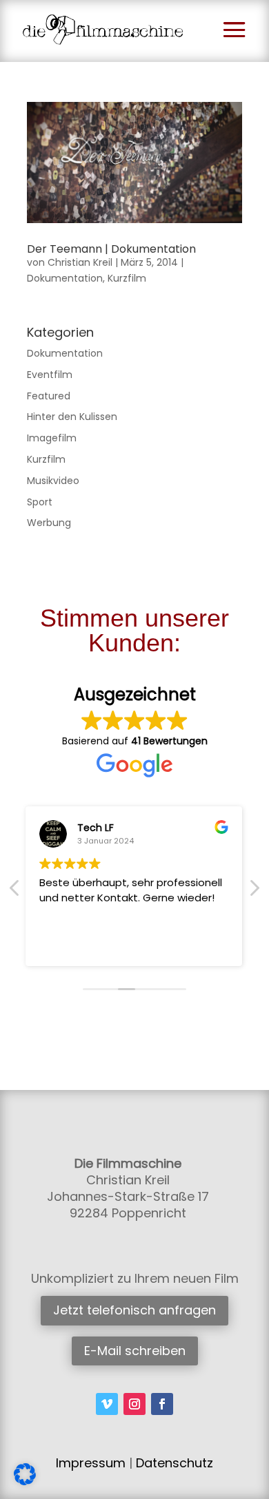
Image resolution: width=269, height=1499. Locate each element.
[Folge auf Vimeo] (107, 1404)
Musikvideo (53, 481)
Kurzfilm (127, 278)
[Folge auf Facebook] (162, 1404)
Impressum (91, 1462)
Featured (48, 396)
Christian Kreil (80, 262)
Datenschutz (174, 1462)
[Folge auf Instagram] (134, 1404)
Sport (39, 502)
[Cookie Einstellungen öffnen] (25, 1482)
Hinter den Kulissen (72, 416)
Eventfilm (49, 374)
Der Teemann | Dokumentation (111, 249)
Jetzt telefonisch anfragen (134, 1310)
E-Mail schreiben (135, 1350)
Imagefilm (52, 438)
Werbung (49, 523)
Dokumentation (65, 278)
